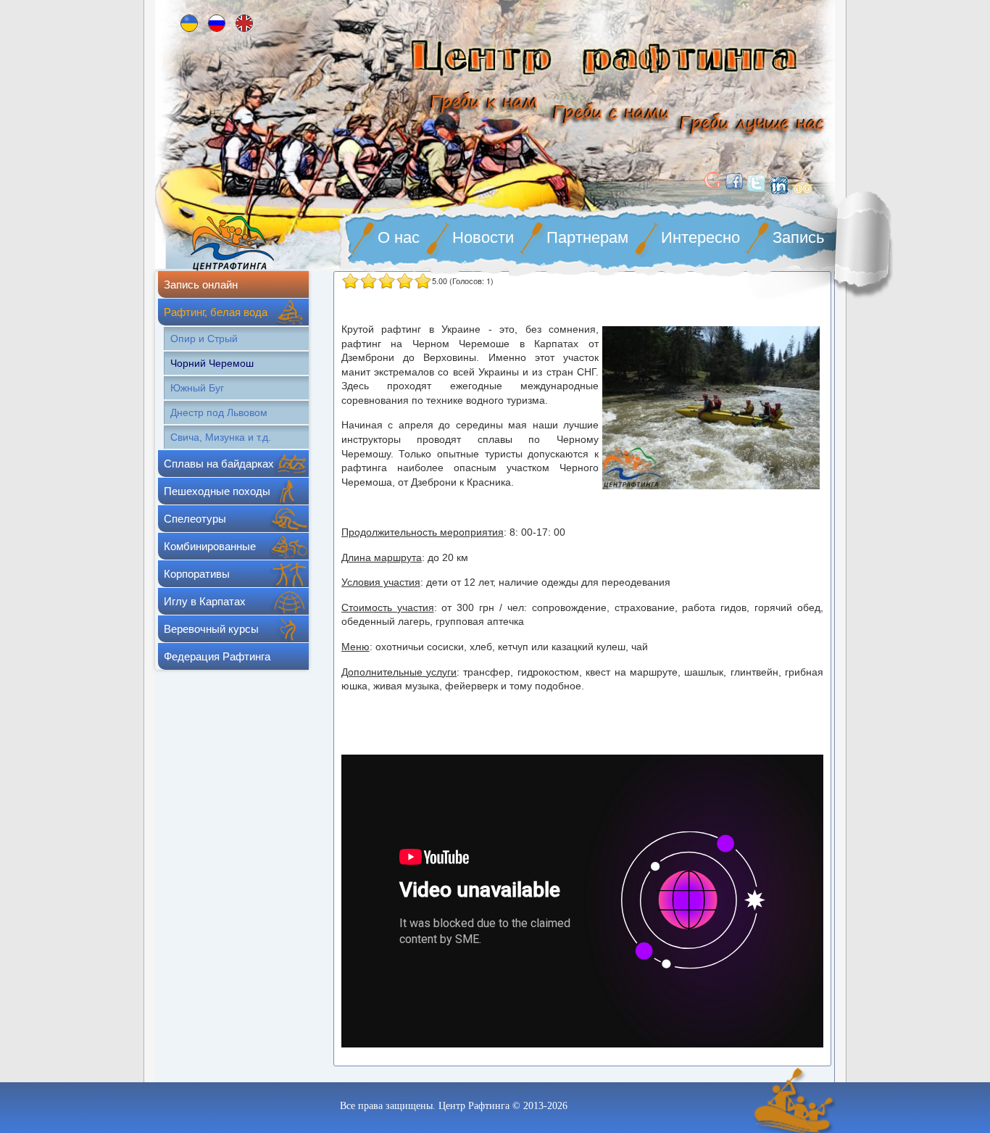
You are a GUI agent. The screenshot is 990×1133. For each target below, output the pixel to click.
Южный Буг (197, 388)
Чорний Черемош (212, 363)
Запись (798, 237)
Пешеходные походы (217, 491)
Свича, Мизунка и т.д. (220, 437)
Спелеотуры (195, 518)
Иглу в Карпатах (205, 601)
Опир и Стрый (204, 338)
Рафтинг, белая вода (215, 312)
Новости (483, 237)
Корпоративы (197, 574)
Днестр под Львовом (218, 412)
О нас (399, 237)
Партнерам (587, 237)
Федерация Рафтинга (217, 656)
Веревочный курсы (211, 629)
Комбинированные (210, 546)
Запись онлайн (201, 284)
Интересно (700, 237)
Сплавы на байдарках (219, 463)
